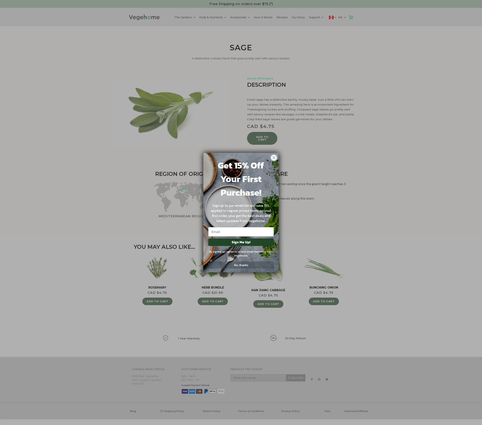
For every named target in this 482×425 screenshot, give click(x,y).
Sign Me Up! (241, 242)
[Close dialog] (274, 157)
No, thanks (241, 265)
